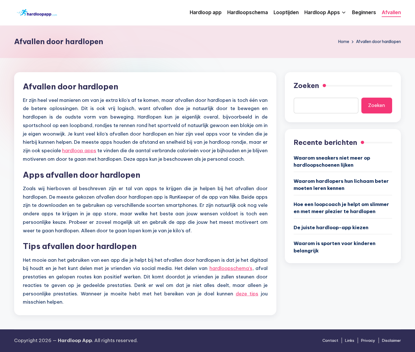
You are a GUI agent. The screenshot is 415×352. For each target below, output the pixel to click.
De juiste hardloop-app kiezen (331, 227)
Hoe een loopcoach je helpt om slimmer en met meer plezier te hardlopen (341, 207)
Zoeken (306, 85)
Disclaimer (391, 340)
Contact (330, 340)
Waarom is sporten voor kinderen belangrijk (334, 247)
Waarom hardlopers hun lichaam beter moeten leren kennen (341, 184)
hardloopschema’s (230, 268)
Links (349, 340)
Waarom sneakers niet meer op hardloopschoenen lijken (332, 161)
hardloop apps (79, 150)
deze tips (247, 294)
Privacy (368, 340)
